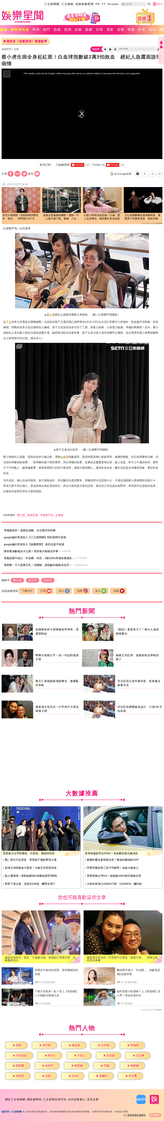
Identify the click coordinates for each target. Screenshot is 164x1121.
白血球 (64, 456)
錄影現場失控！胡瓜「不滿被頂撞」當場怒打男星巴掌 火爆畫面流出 (40, 959)
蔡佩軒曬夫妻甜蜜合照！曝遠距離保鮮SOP (113, 859)
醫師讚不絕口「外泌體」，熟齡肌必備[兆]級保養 (138, 972)
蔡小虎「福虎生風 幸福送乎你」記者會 (40, 515)
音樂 (120, 29)
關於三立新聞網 (15, 1099)
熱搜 (57, 29)
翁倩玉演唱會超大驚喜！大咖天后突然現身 (31, 867)
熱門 (46, 29)
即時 (36, 29)
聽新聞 (96, 49)
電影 (110, 29)
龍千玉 (7, 321)
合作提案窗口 (76, 1099)
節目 (152, 29)
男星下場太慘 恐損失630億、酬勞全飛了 (30, 883)
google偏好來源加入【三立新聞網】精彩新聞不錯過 (35, 537)
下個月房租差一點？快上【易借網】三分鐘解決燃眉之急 (56, 993)
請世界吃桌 (20, 29)
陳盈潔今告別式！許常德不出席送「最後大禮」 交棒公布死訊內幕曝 (122, 959)
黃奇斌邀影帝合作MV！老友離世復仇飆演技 (111, 853)
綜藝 (78, 29)
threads (113, 4)
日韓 (99, 29)
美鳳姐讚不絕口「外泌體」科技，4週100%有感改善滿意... (39, 558)
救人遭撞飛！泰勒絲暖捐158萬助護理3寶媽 (31, 875)
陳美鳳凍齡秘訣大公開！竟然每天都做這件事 (31, 551)
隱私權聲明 (34, 1099)
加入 (61, 590)
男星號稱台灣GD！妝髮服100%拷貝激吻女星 (114, 875)
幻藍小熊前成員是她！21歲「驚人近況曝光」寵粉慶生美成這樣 (102, 217)
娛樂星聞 (6, 49)
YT (104, 4)
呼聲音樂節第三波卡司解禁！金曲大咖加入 (113, 867)
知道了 (156, 1115)
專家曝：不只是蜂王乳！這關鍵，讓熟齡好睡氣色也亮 (36, 565)
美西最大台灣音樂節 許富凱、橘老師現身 (29, 853)
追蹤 (79, 590)
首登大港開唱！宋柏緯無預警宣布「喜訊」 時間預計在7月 (20, 217)
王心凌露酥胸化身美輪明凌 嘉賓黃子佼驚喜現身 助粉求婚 (142, 217)
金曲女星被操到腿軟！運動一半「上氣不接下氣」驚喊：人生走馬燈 (61, 217)
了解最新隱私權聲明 (136, 1115)
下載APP (27, 590)
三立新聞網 (51, 4)
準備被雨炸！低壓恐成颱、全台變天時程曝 (30, 530)
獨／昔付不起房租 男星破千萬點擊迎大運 (31, 859)
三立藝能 (67, 4)
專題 (131, 29)
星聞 (68, 29)
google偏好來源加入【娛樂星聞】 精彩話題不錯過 (34, 544)
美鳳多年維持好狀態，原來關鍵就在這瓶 (56, 972)
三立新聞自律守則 (54, 1099)
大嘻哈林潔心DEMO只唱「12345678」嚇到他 (114, 883)
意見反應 (93, 1099)
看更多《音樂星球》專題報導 (27, 41)
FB (98, 4)
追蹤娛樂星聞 (84, 4)
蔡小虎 (51, 314)
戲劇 (89, 29)
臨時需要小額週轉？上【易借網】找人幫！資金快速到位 (138, 993)
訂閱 (43, 590)
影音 (142, 29)
